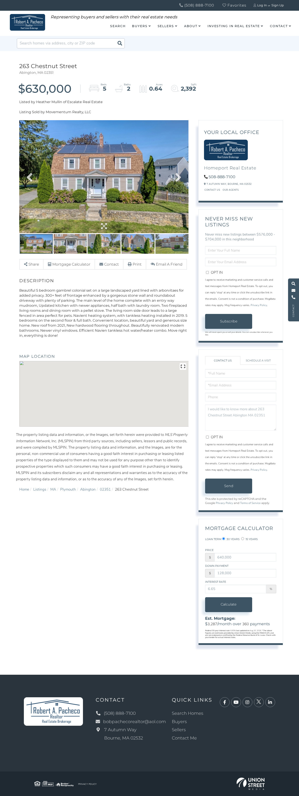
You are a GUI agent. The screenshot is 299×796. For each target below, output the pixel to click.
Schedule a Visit (258, 360)
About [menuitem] (190, 26)
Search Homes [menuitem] (187, 713)
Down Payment (217, 565)
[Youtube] (236, 702)
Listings (39, 489)
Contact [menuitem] (279, 26)
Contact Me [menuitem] (184, 738)
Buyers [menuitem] (139, 26)
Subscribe (228, 321)
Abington (88, 489)
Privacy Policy (259, 305)
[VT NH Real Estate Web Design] (251, 783)
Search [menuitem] (117, 26)
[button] (120, 43)
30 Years (232, 539)
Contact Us (212, 189)
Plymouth (68, 489)
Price (209, 550)
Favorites (236, 5)
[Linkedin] (270, 702)
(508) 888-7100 (198, 5)
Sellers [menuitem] (166, 26)
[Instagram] (247, 702)
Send (228, 486)
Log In (262, 5)
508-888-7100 (222, 176)
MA (53, 489)
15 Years (251, 539)
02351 (105, 489)
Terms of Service (250, 503)
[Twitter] (259, 702)
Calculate (229, 604)
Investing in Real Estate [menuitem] (234, 26)
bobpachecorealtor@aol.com (134, 721)
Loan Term (213, 539)
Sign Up (277, 5)
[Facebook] (224, 702)
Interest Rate (215, 581)
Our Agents (231, 189)
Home (24, 489)
